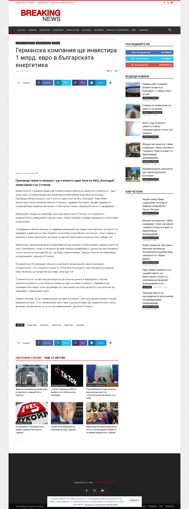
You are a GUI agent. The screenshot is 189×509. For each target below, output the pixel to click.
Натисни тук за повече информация (101, 504)
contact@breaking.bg (104, 482)
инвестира (68, 325)
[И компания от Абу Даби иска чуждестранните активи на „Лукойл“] (32, 413)
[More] (110, 83)
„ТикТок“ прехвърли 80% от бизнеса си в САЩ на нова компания (64, 392)
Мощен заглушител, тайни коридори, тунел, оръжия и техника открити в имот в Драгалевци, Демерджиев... (157, 151)
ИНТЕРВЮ (99, 30)
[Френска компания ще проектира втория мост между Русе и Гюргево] (32, 376)
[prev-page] (17, 438)
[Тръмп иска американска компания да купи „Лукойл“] (67, 413)
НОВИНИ (32, 30)
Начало (19, 39)
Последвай (166, 52)
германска (44, 325)
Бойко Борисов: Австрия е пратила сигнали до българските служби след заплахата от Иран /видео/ (157, 252)
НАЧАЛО (21, 30)
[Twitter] (168, 3)
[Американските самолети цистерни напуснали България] (133, 174)
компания (80, 325)
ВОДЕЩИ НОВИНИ (43, 43)
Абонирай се (165, 65)
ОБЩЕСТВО (45, 30)
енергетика (56, 325)
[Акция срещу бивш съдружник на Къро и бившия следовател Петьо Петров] (133, 205)
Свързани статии (28, 357)
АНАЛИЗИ (86, 30)
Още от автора (54, 357)
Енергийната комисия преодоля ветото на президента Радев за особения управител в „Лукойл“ (101, 430)
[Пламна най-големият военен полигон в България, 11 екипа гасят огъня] (133, 89)
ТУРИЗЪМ (152, 506)
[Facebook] (164, 3)
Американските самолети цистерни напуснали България (157, 172)
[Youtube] (171, 3)
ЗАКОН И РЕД (72, 30)
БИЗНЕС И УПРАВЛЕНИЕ (117, 30)
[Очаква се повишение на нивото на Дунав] (133, 111)
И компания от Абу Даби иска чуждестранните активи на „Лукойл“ (30, 430)
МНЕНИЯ (143, 30)
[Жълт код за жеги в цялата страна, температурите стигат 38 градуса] (133, 128)
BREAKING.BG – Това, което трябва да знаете (55, 2)
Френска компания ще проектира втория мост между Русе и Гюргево (31, 392)
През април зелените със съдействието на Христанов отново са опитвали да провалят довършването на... (156, 276)
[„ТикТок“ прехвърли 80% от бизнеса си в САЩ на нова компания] (67, 376)
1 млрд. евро (31, 325)
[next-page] (22, 438)
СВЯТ (134, 30)
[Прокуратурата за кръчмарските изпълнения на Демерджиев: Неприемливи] (133, 298)
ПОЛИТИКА (58, 30)
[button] (169, 30)
